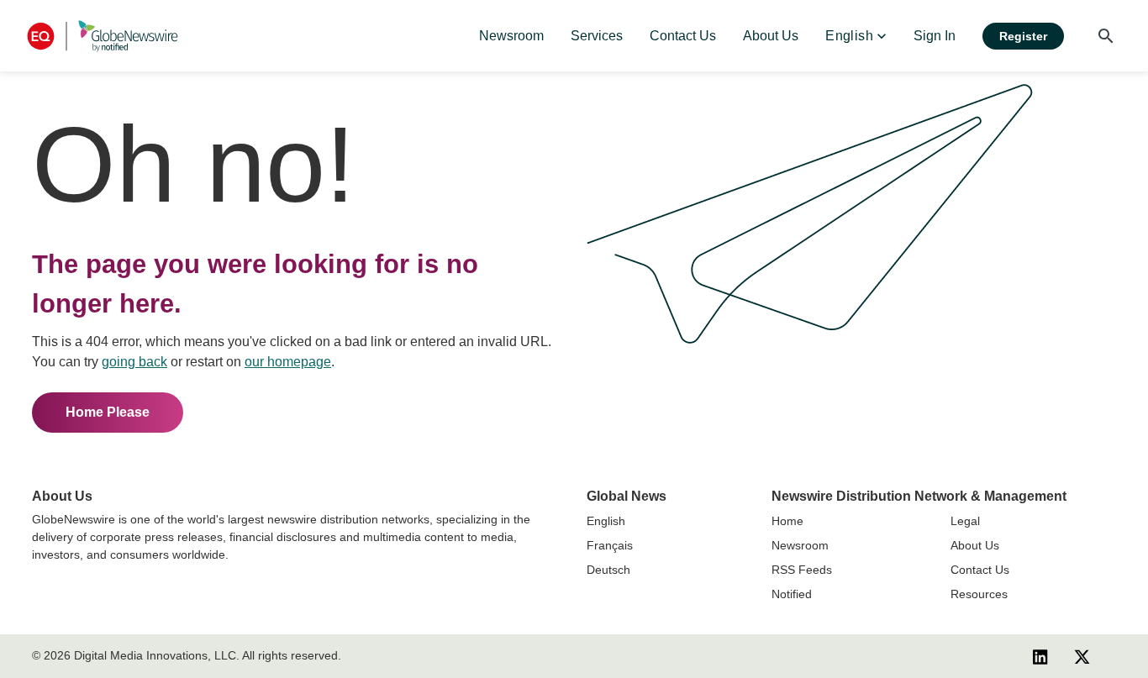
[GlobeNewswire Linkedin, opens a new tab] (1040, 656)
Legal (965, 521)
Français (610, 545)
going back (134, 362)
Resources (979, 594)
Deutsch (608, 569)
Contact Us (980, 569)
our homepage (288, 362)
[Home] (102, 35)
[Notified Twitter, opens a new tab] (1082, 656)
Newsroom (800, 545)
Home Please (108, 412)
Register (1023, 36)
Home (787, 521)
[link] (511, 36)
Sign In (935, 36)
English (606, 521)
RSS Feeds (801, 569)
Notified (791, 594)
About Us (975, 545)
